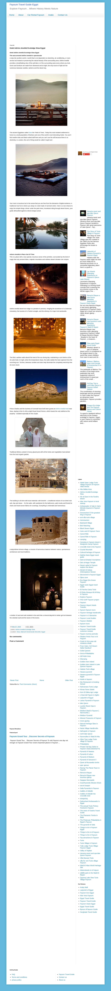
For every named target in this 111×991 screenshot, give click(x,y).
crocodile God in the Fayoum (90, 547)
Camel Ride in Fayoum (88, 537)
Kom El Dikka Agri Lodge (89, 692)
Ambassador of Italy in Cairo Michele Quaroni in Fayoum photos (90, 508)
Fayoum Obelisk (86, 621)
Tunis (82, 840)
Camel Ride (84, 534)
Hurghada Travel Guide (88, 912)
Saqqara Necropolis (87, 780)
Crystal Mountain (86, 549)
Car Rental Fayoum (35, 15)
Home (11, 15)
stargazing (84, 798)
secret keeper (85, 785)
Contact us (63, 977)
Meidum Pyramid (86, 715)
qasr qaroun (84, 765)
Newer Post (14, 680)
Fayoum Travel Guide (88, 626)
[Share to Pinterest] (32, 627)
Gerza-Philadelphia (87, 653)
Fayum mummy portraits (89, 634)
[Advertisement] (55, 31)
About (20, 15)
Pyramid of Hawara (87, 751)
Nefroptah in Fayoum (87, 731)
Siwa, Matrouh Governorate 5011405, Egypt (31, 632)
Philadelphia (84, 744)
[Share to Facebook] (31, 627)
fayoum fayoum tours (87, 610)
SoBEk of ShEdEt (86, 791)
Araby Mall (84, 887)
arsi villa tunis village (87, 517)
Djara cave (84, 577)
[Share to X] (29, 627)
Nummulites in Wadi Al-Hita (90, 736)
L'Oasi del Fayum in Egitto (89, 695)
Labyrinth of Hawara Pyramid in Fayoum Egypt (94, 253)
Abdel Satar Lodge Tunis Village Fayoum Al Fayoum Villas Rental (89, 484)
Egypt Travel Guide (87, 898)
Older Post (69, 680)
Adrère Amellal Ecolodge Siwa (25, 629)
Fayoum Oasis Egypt (87, 904)
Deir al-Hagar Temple (87, 562)
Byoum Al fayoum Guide (89, 909)
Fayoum (83, 602)
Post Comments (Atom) (28, 684)
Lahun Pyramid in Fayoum (89, 700)
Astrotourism (84, 520)
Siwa (30, 132)
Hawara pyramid (86, 672)
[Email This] (26, 627)
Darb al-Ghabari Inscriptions (90, 560)
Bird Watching (85, 526)
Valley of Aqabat (86, 850)
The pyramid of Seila (87, 825)
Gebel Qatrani (85, 651)
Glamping (83, 659)
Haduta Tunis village (87, 669)
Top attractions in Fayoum (89, 838)
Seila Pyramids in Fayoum (89, 788)
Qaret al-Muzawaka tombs (89, 762)
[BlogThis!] (28, 627)
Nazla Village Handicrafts (89, 728)
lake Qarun (84, 703)
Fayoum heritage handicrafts (90, 613)
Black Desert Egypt (87, 528)
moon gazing (84, 721)
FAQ (13, 974)
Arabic (51, 15)
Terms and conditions (19, 977)
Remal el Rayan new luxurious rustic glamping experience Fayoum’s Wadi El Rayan (90, 323)
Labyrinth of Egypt (86, 698)
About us (62, 980)
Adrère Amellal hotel (62, 409)
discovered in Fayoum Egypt (90, 575)
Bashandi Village (86, 523)
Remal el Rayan (86, 773)
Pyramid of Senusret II (88, 760)
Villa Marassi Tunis (87, 858)
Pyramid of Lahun (86, 754)
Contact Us (62, 15)
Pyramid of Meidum (87, 757)
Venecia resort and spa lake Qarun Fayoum (94, 213)
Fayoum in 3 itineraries (88, 615)
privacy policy (16, 980)
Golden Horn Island (87, 662)
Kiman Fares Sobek (87, 689)
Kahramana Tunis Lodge (89, 687)
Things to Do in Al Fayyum (89, 832)
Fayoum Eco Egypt (87, 893)
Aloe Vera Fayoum (86, 895)
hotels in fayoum (86, 679)
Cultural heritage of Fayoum (90, 552)
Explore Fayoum (86, 597)
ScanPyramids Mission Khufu (90, 783)
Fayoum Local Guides (88, 618)
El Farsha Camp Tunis (88, 589)
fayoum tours (85, 624)
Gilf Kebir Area (85, 656)
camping (83, 539)
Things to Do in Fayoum (88, 835)
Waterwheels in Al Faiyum (89, 870)
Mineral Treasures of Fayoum (90, 718)
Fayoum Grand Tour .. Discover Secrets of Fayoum (32, 736)
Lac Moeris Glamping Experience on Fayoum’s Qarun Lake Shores (89, 275)
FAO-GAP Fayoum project (89, 600)
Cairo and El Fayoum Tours (90, 531)
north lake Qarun (86, 734)
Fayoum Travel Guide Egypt (24, 4)
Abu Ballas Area (86, 489)
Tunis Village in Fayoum (88, 843)
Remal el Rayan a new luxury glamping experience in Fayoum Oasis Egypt (90, 299)
